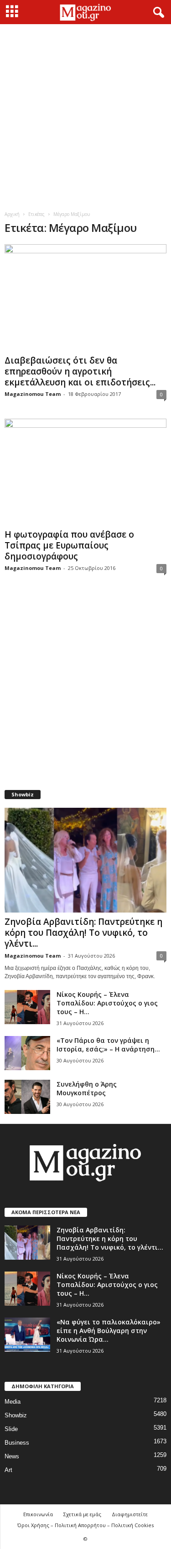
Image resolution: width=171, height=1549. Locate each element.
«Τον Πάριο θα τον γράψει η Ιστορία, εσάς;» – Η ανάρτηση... (108, 1044)
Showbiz (16, 1415)
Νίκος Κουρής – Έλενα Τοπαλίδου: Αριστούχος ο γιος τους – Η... (107, 1003)
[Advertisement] (85, 114)
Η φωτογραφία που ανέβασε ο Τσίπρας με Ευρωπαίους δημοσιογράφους (69, 545)
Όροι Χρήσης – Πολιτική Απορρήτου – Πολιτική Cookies (85, 1525)
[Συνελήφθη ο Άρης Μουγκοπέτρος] (27, 1097)
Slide (11, 1429)
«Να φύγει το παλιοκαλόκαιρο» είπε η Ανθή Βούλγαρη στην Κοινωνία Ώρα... (109, 1331)
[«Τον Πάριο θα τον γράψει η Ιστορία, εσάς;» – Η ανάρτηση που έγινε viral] (27, 1053)
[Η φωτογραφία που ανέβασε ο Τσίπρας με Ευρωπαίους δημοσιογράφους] (85, 472)
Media (13, 1401)
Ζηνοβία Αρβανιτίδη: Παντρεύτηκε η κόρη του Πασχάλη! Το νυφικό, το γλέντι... (83, 932)
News (12, 1456)
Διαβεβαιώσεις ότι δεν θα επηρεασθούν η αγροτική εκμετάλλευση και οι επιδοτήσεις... (80, 371)
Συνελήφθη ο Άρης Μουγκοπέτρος (87, 1088)
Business (17, 1442)
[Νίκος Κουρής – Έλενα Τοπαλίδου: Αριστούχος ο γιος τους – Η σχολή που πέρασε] (27, 1007)
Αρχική (12, 214)
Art (8, 1470)
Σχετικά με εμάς (82, 1514)
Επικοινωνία (38, 1514)
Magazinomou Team (33, 393)
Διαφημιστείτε (130, 1514)
